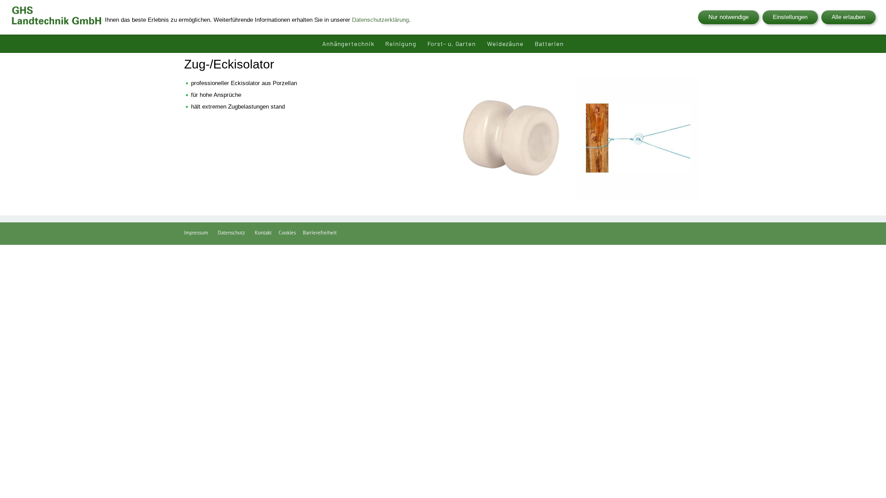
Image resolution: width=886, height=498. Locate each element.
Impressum (197, 232)
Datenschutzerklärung (380, 20)
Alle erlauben (848, 17)
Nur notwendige (728, 17)
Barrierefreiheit (320, 232)
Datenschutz (233, 232)
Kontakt (263, 232)
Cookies (287, 232)
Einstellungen (790, 17)
